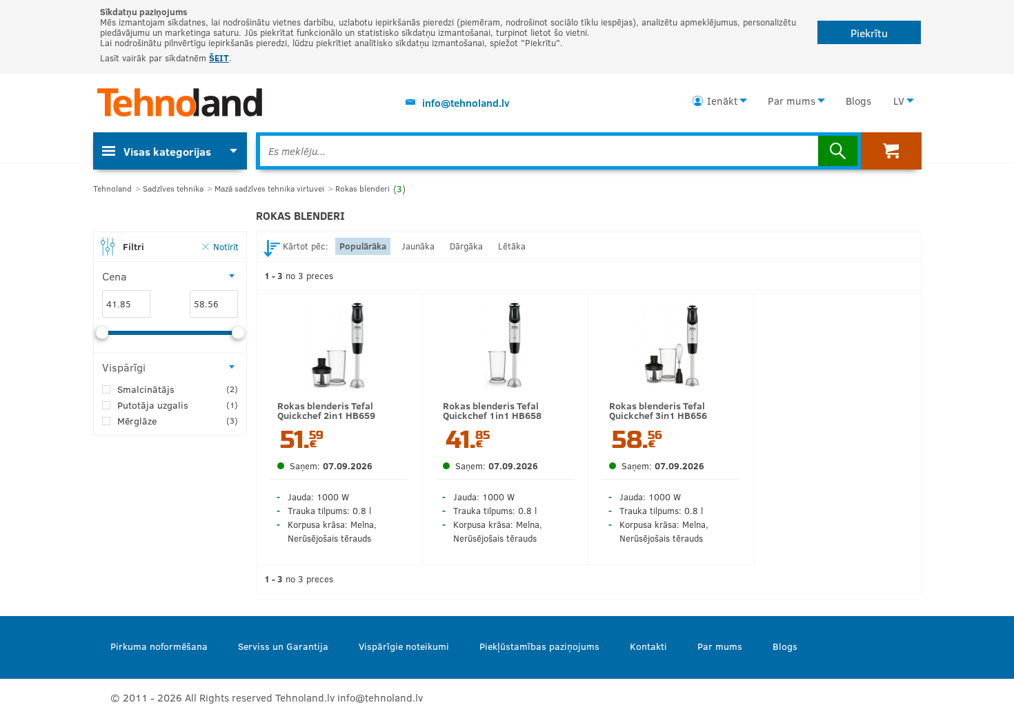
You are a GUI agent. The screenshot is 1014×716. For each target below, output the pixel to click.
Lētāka (512, 246)
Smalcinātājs (177, 389)
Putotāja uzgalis (177, 404)
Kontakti (648, 646)
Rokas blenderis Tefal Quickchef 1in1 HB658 (492, 410)
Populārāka (362, 246)
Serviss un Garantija (283, 646)
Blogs (858, 101)
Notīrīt (226, 246)
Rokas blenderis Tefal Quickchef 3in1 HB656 (658, 410)
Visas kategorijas (167, 151)
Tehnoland (112, 188)
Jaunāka (418, 246)
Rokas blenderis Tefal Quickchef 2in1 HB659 (326, 410)
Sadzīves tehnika (173, 188)
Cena (114, 276)
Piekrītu (869, 32)
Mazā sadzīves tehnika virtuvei (269, 188)
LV (898, 101)
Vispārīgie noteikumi (404, 646)
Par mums (791, 101)
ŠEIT (219, 58)
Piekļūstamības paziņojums (539, 646)
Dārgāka (466, 246)
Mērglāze (177, 420)
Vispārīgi (124, 367)
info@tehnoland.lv (466, 103)
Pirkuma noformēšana (159, 646)
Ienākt (722, 101)
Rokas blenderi (370, 188)
